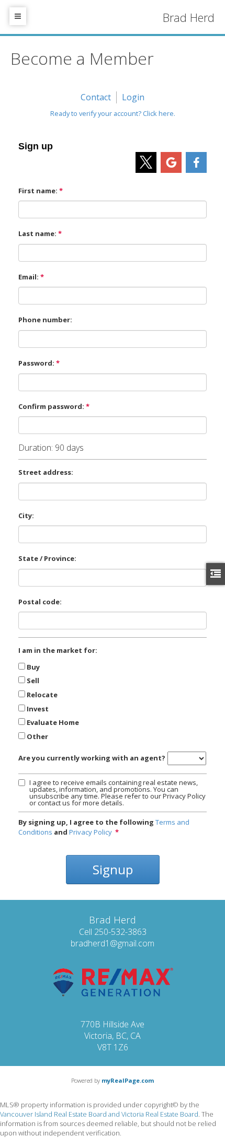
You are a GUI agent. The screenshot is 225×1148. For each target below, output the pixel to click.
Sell (33, 680)
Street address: (45, 472)
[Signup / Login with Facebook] (196, 162)
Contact (96, 97)
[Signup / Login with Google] (171, 162)
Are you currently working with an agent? (91, 758)
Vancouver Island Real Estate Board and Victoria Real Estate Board (99, 1114)
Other (37, 736)
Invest (38, 708)
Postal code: (40, 601)
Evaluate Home (53, 722)
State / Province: (47, 558)
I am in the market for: (57, 650)
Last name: (37, 233)
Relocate (42, 694)
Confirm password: (51, 406)
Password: (36, 363)
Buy (33, 667)
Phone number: (45, 319)
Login (133, 97)
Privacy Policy (90, 832)
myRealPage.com (128, 1080)
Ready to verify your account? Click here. (112, 113)
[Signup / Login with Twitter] (146, 162)
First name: (38, 190)
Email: (28, 277)
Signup (113, 869)
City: (26, 515)
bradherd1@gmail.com (112, 943)
